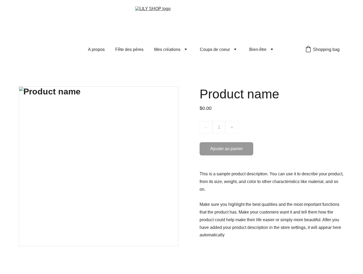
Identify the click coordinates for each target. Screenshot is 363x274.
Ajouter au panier (226, 148)
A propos (96, 49)
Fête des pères (129, 49)
